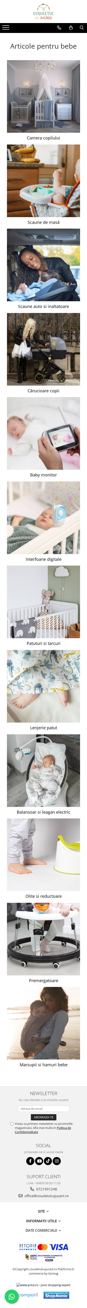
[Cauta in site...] (82, 27)
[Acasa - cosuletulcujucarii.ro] (43, 11)
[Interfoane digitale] (43, 517)
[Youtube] (39, 1161)
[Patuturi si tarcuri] (43, 602)
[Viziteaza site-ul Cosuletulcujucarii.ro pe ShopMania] (56, 1295)
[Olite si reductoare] (43, 854)
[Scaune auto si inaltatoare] (43, 265)
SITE (42, 1211)
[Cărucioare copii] (43, 349)
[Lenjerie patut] (43, 686)
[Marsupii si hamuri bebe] (43, 1023)
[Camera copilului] (43, 96)
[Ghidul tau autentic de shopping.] (28, 1295)
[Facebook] (30, 1161)
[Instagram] (57, 1161)
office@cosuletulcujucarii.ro (46, 1195)
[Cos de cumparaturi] (71, 27)
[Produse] (6, 28)
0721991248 (46, 1189)
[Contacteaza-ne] (59, 27)
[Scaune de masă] (43, 181)
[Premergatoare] (43, 939)
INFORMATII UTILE (42, 1221)
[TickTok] (48, 1161)
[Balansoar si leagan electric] (43, 770)
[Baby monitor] (43, 433)
